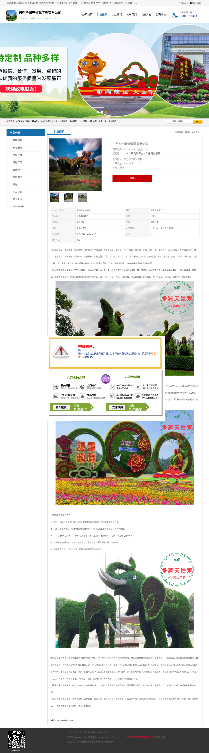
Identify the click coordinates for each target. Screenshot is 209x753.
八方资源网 (82, 742)
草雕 (15, 184)
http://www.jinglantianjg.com (62, 720)
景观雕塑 (17, 199)
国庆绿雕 (17, 155)
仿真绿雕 (17, 192)
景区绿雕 (17, 140)
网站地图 (110, 742)
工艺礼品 (128, 153)
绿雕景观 (155, 153)
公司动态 (161, 14)
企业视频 (117, 14)
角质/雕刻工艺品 (142, 153)
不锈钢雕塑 (18, 206)
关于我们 (131, 14)
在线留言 (132, 178)
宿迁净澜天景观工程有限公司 (141, 737)
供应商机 (102, 14)
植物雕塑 (17, 177)
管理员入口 (101, 742)
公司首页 (87, 14)
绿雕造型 (17, 170)
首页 (187, 132)
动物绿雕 (17, 148)
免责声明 (91, 742)
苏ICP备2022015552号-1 (117, 737)
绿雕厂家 (17, 162)
